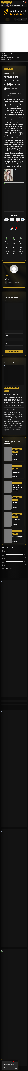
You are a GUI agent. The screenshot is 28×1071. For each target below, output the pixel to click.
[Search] (19, 19)
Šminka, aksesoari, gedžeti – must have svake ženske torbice (16, 455)
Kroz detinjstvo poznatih (11, 387)
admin (7, 279)
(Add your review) (7, 568)
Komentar (8, 301)
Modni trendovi (8, 68)
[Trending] (15, 19)
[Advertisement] (14, 38)
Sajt (6, 343)
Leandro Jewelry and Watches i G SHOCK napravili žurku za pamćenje (17, 471)
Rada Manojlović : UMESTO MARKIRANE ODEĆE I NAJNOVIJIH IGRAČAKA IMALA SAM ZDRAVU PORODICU (14, 400)
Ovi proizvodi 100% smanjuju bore (16, 520)
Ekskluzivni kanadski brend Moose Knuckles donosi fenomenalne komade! (17, 486)
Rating (7, 321)
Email (6, 335)
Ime (6, 328)
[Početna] (3, 19)
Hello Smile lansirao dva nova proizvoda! (17, 503)
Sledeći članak (9, 362)
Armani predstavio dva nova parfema (17, 537)
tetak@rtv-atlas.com (14, 282)
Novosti (6, 390)
